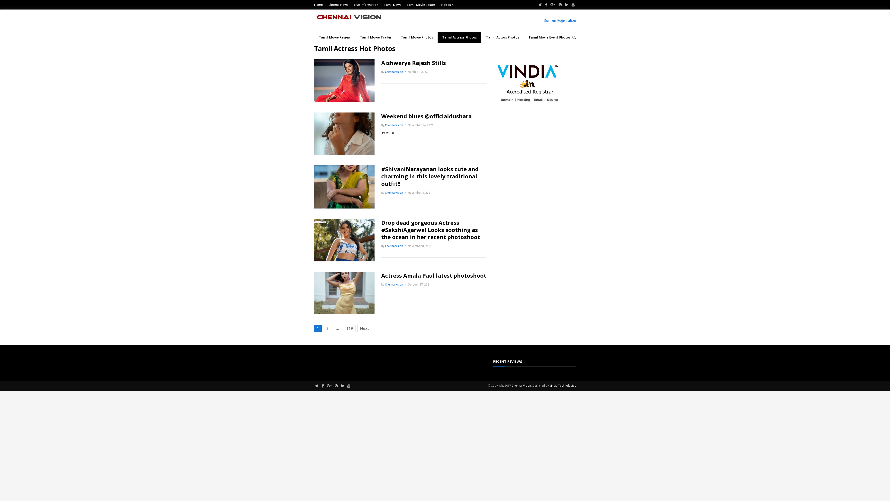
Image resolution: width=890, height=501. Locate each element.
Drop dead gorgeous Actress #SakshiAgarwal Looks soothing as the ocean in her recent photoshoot (430, 230)
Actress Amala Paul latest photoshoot (433, 275)
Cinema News (338, 5)
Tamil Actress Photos (459, 37)
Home (318, 5)
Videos (446, 5)
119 (349, 328)
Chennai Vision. (522, 386)
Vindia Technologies (563, 386)
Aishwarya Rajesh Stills (413, 63)
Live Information (366, 5)
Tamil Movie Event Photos (549, 37)
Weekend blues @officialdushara (427, 116)
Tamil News (392, 5)
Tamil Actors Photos (502, 37)
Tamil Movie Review (334, 37)
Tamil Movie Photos (417, 37)
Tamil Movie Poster (421, 5)
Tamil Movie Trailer (375, 37)
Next (364, 328)
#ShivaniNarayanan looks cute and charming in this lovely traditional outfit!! (430, 176)
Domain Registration (560, 20)
